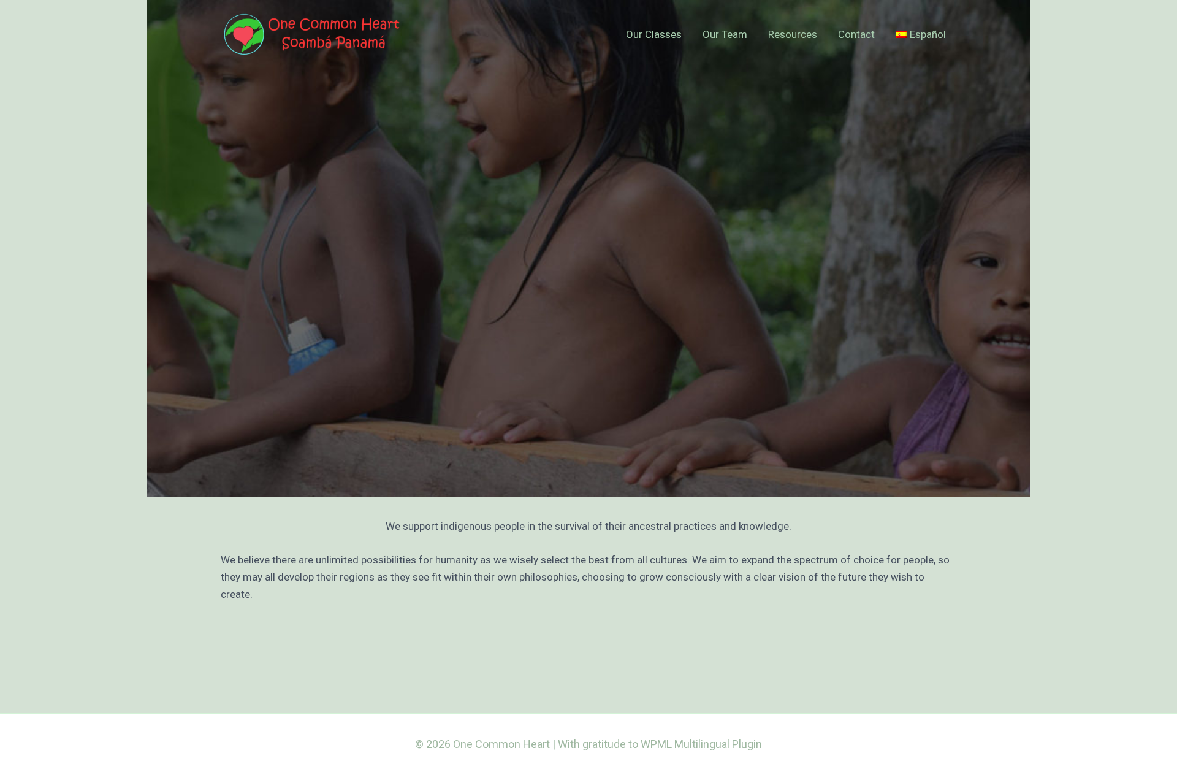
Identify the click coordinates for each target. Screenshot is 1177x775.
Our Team (725, 34)
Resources (792, 34)
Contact (856, 34)
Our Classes (654, 34)
